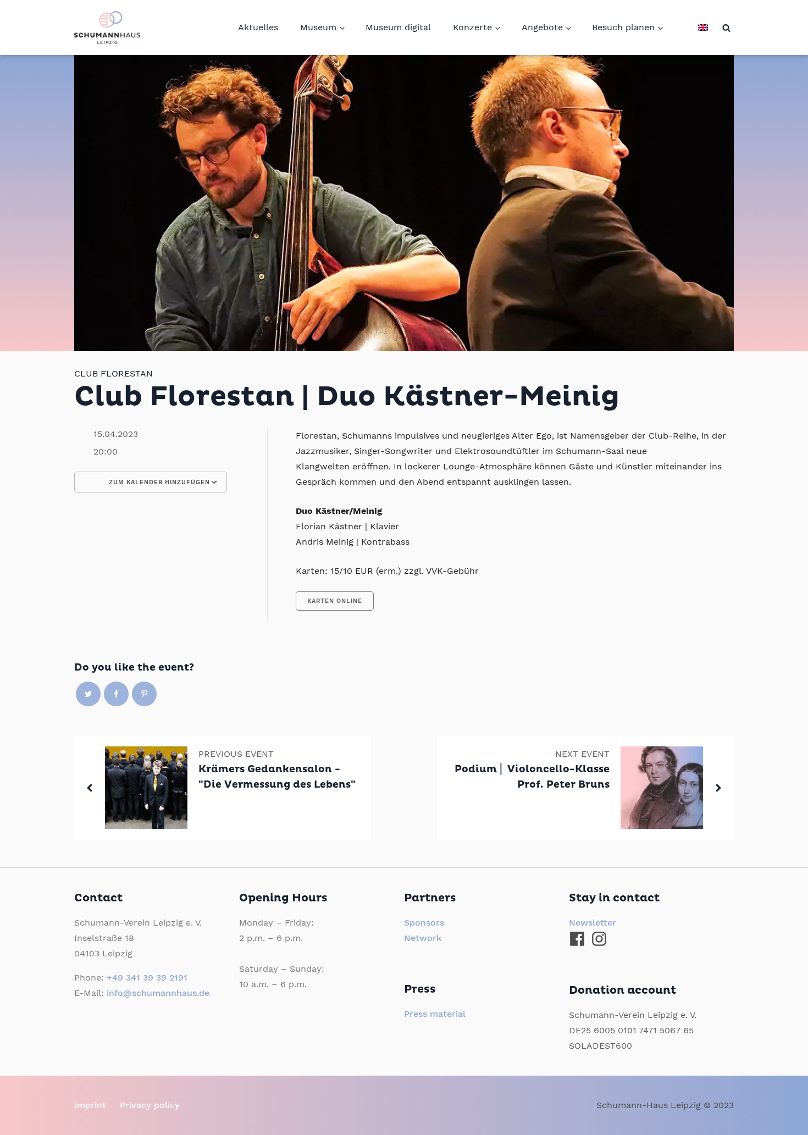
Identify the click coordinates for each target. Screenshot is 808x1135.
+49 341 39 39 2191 (147, 977)
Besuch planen (623, 27)
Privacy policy (150, 1105)
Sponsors (424, 922)
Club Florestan (113, 373)
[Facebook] (116, 694)
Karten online (334, 601)
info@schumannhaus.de (158, 993)
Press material (435, 1014)
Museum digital (398, 27)
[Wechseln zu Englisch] (703, 27)
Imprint (90, 1105)
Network (422, 938)
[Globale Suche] (726, 27)
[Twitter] (88, 694)
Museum (318, 27)
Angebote (542, 27)
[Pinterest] (144, 694)
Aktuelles (258, 27)
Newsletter (592, 922)
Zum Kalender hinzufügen (158, 482)
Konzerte (472, 27)
